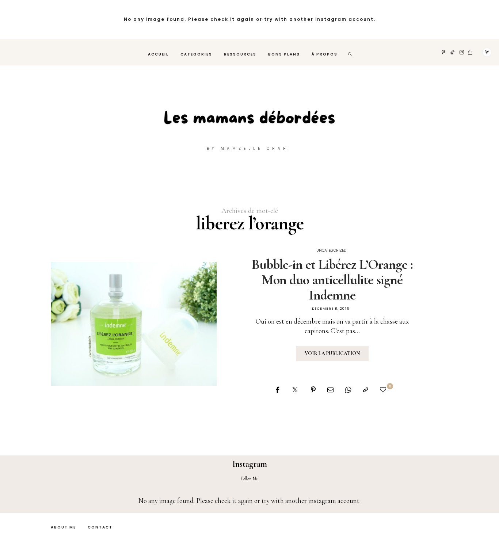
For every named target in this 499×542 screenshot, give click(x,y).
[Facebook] (277, 389)
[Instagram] (462, 52)
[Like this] (384, 390)
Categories (196, 54)
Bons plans (284, 54)
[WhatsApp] (348, 389)
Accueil (158, 54)
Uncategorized (331, 250)
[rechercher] (350, 52)
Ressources (240, 54)
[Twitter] (295, 389)
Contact (100, 527)
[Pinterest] (444, 52)
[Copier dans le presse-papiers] (366, 389)
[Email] (330, 389)
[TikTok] (452, 52)
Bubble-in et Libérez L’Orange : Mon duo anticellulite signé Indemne (332, 280)
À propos (325, 54)
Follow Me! (250, 478)
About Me (63, 527)
